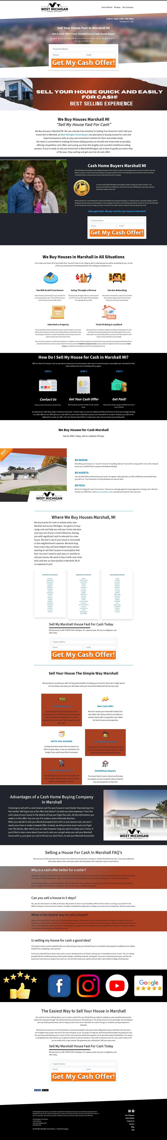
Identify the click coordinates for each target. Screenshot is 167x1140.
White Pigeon (84, 613)
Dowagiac (83, 591)
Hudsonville (117, 606)
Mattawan (50, 587)
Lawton (50, 596)
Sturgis (117, 579)
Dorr (117, 603)
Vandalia (117, 580)
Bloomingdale (83, 612)
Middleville (117, 601)
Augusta (50, 601)
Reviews (117, 7)
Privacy (131, 1124)
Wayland (84, 598)
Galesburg (50, 589)
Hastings (84, 596)
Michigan (50, 579)
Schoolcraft (50, 592)
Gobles (83, 610)
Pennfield (50, 606)
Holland (117, 608)
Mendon (117, 585)
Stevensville (117, 594)
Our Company (127, 7)
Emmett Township (83, 605)
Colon (83, 585)
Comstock (50, 610)
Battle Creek (50, 582)
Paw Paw (50, 585)
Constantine (84, 582)
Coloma (117, 589)
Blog (132, 1127)
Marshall (84, 584)
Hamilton (117, 610)
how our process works (104, 492)
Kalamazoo (50, 580)
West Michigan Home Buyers (74, 134)
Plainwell (50, 598)
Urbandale (50, 605)
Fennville (117, 598)
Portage (50, 591)
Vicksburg (50, 594)
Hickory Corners (84, 580)
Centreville (83, 587)
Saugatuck (117, 596)
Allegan (84, 592)
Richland (50, 612)
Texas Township (84, 608)
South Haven (84, 594)
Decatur (84, 589)
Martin (83, 599)
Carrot (66, 1129)
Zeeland (117, 612)
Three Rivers (50, 584)
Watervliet (117, 587)
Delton (83, 579)
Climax (84, 606)
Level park (83, 603)
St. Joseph (117, 591)
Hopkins (117, 599)
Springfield (50, 603)
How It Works (107, 7)
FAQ (132, 21)
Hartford (117, 592)
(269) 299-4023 (126, 18)
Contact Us (124, 21)
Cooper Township (84, 601)
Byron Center (117, 605)
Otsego (50, 599)
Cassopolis (117, 582)
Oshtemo (50, 608)
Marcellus (117, 584)
